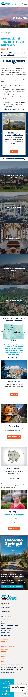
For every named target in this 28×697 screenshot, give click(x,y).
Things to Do (6, 621)
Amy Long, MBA (14, 512)
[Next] (27, 134)
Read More (14, 522)
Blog (2, 661)
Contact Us (5, 635)
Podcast (3, 656)
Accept (9, 694)
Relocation (4, 649)
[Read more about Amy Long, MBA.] (14, 499)
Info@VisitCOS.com (5, 612)
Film (22, 679)
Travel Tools (6, 633)
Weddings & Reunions (7, 646)
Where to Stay (6, 630)
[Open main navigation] (25, 3)
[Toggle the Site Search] (22, 4)
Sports (3, 644)
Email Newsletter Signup (11, 670)
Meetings (4, 641)
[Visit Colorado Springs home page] (6, 3)
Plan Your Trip (7, 672)
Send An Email (14, 528)
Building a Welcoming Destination (11, 664)
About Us (4, 654)
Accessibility (6, 619)
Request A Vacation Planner (12, 586)
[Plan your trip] (14, 4)
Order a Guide (6, 617)
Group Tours (5, 639)
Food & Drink (6, 628)
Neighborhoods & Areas (10, 626)
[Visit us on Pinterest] (18, 684)
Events (4, 624)
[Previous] (1, 134)
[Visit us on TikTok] (21, 684)
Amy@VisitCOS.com (14, 519)
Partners (3, 651)
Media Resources (6, 659)
